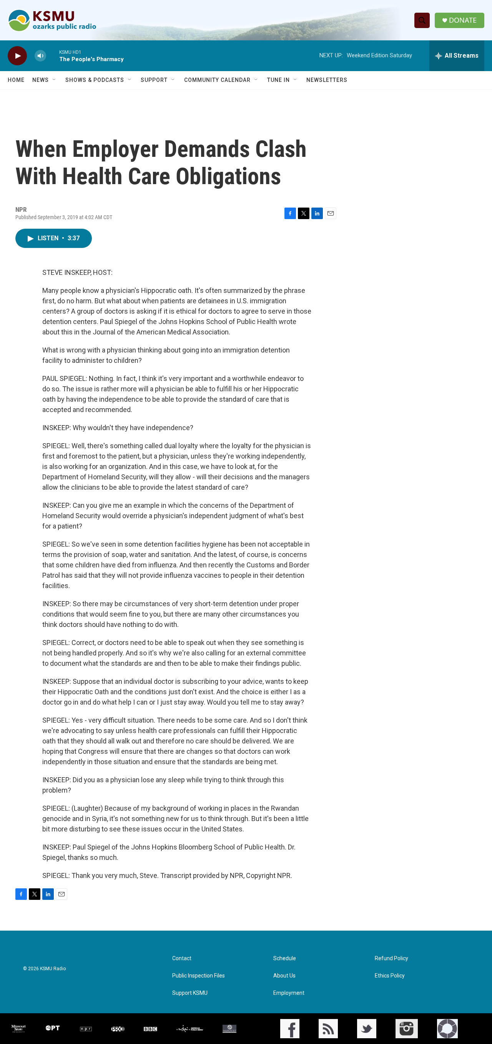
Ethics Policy (390, 976)
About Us (284, 976)
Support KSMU (190, 993)
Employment (288, 993)
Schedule (284, 958)
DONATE (463, 20)
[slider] (53, 56)
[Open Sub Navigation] (55, 80)
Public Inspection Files (198, 976)
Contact (181, 958)
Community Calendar (217, 80)
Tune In (278, 80)
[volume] (40, 56)
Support (154, 80)
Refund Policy (391, 958)
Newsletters (326, 80)
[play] (17, 56)
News (40, 80)
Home (16, 80)
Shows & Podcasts (94, 80)
